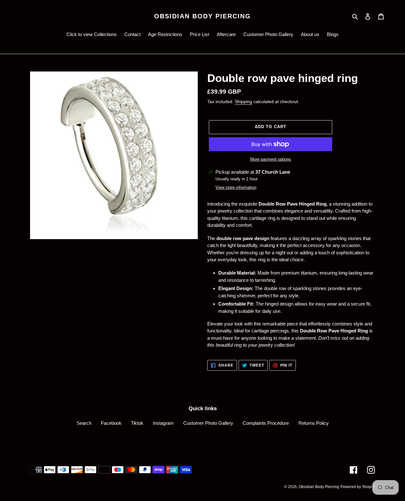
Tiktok (137, 423)
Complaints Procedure (266, 423)
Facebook (111, 423)
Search (84, 423)
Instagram (163, 423)
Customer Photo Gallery (208, 423)
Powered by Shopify (357, 487)
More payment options (270, 159)
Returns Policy (313, 423)
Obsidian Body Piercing (202, 16)
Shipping (243, 101)
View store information (235, 187)
